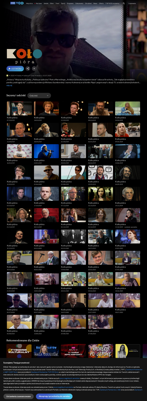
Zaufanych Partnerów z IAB (110, 390)
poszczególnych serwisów (70, 378)
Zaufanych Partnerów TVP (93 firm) (44, 372)
